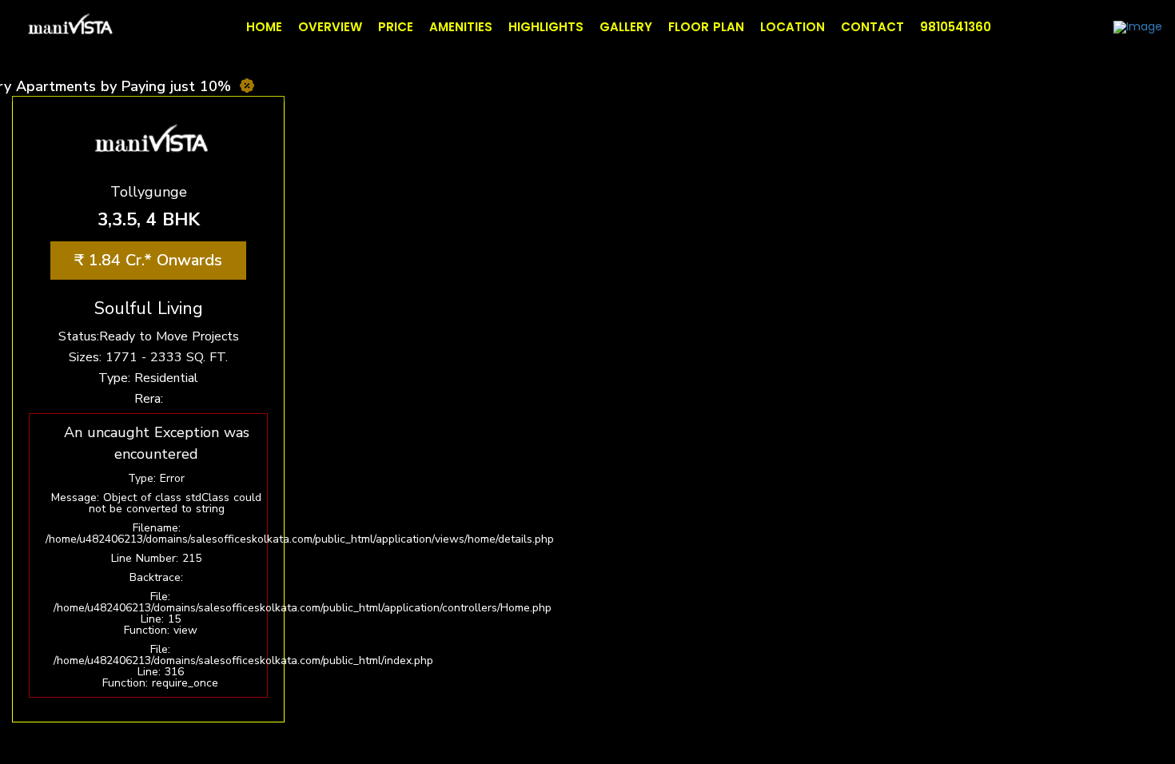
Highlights (546, 26)
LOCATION (792, 26)
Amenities (460, 26)
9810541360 (955, 26)
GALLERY (625, 26)
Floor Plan (706, 26)
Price (395, 26)
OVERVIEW (330, 26)
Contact (872, 26)
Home (264, 26)
